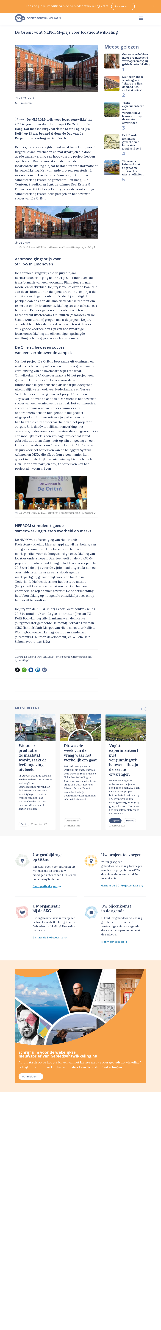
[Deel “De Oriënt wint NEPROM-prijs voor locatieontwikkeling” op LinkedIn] (37, 670)
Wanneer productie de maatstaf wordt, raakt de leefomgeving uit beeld (33, 757)
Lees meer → (123, 6)
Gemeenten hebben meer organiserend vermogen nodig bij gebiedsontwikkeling (136, 59)
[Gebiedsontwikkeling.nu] (73, 18)
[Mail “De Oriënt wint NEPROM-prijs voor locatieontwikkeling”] (44, 670)
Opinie (24, 824)
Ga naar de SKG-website (48, 937)
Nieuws (20, 119)
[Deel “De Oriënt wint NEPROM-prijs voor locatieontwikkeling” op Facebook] (30, 670)
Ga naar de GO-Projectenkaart (120, 885)
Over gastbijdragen (45, 886)
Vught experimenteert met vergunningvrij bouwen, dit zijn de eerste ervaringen (133, 113)
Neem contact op (112, 941)
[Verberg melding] (153, 6)
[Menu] (141, 18)
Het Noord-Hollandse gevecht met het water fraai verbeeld (131, 142)
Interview (130, 820)
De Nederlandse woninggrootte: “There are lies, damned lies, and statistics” (133, 83)
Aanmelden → (31, 1076)
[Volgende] (143, 709)
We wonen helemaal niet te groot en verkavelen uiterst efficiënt (133, 167)
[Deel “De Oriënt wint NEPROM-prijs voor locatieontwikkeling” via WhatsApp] (24, 670)
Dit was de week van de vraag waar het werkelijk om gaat (80, 753)
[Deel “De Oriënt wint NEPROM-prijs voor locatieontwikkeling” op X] (17, 670)
